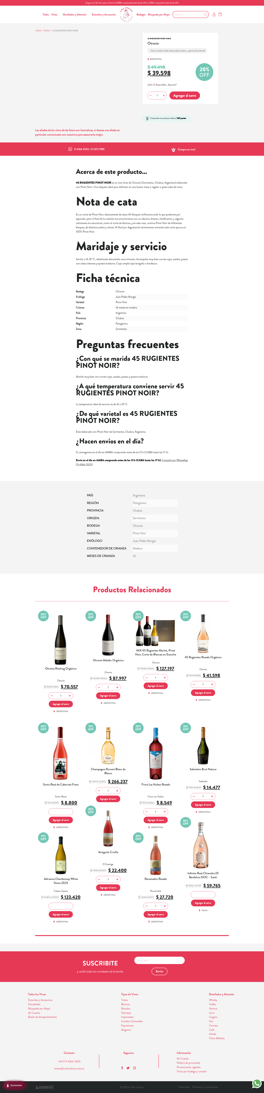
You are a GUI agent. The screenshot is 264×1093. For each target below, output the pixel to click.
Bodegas (141, 15)
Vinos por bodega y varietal (191, 1071)
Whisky (213, 1000)
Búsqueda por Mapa (159, 15)
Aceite (212, 1034)
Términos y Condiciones (205, 1087)
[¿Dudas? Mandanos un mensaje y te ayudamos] (257, 1083)
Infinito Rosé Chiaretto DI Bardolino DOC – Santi (203, 875)
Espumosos (127, 1026)
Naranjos (126, 1013)
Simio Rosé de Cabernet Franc (61, 785)
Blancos (125, 1004)
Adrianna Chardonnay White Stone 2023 (61, 881)
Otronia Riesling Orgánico (61, 669)
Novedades (34, 1004)
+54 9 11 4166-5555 (69, 1061)
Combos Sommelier (132, 1021)
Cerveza (213, 1026)
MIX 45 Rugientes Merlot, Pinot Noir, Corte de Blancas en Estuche (155, 653)
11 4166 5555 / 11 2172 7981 (89, 149)
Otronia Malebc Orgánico (108, 660)
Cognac (213, 1017)
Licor (212, 1013)
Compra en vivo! (187, 149)
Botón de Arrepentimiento (42, 1017)
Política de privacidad (188, 1063)
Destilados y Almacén (74, 15)
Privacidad (184, 1087)
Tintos (47, 30)
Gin (211, 1021)
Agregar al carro (184, 95)
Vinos (54, 15)
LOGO (126, 14)
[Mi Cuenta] (214, 14)
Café (211, 1030)
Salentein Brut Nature (203, 769)
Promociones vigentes (189, 1067)
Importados (127, 1017)
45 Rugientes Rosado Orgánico (203, 657)
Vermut (213, 1009)
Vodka (212, 1004)
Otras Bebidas (217, 1038)
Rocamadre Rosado (156, 879)
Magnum (126, 1030)
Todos (46, 15)
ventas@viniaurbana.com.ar (69, 1069)
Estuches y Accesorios (104, 15)
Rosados (125, 1009)
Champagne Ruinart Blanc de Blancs (108, 771)
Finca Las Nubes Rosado (155, 785)
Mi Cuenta (34, 1013)
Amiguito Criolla (108, 852)
